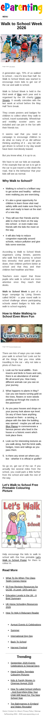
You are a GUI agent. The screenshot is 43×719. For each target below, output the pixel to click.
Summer (15, 630)
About (20, 711)
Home (5, 711)
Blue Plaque (12, 426)
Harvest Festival (19, 647)
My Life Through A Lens (15, 346)
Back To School (18, 642)
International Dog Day (22, 636)
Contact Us (12, 711)
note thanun (12, 66)
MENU (5, 17)
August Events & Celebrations (26, 624)
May (19, 94)
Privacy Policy (28, 711)
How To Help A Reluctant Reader (22, 613)
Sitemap (37, 711)
